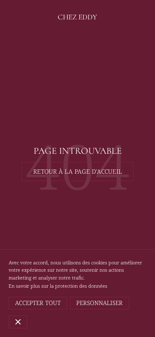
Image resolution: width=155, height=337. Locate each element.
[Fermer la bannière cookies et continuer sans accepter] (18, 321)
